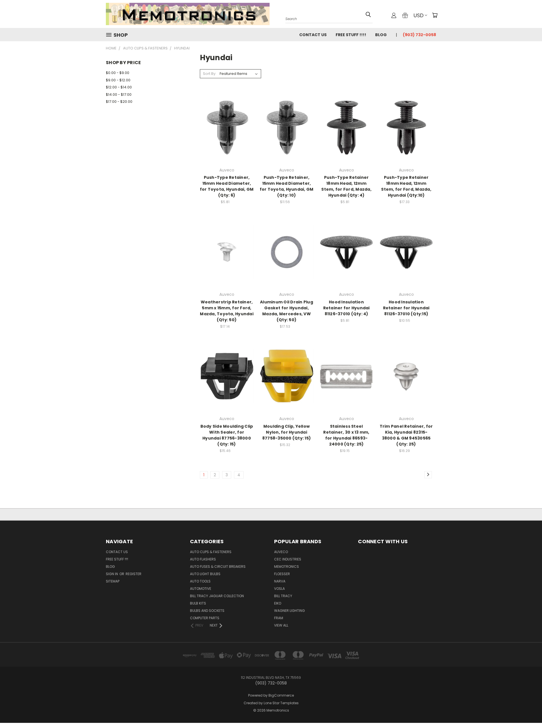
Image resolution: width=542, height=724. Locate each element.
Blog (381, 35)
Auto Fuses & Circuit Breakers (218, 566)
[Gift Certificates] (405, 15)
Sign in (112, 573)
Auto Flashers (203, 559)
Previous (527, 702)
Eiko (277, 603)
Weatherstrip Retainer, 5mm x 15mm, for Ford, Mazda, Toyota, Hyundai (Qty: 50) (226, 311)
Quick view (227, 116)
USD (418, 15)
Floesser (282, 573)
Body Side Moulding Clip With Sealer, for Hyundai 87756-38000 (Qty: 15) (226, 435)
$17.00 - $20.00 (119, 101)
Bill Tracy (283, 595)
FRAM (278, 618)
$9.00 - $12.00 (118, 80)
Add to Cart (227, 137)
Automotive (200, 588)
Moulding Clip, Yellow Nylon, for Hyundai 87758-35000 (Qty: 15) (286, 432)
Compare (225, 127)
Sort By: (209, 73)
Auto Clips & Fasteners (210, 551)
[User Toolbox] (394, 15)
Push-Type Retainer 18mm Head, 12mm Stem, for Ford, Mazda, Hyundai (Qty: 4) (346, 186)
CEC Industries (287, 559)
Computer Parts (204, 618)
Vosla (279, 588)
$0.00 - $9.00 (117, 72)
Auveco (281, 551)
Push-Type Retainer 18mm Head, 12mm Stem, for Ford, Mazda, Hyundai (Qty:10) (406, 186)
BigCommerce (281, 695)
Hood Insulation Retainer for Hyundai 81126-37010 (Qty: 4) (346, 308)
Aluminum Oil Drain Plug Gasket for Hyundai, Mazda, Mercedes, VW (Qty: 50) (286, 311)
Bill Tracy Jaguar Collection (217, 595)
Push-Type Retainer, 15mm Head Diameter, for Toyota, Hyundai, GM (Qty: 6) (227, 186)
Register (133, 573)
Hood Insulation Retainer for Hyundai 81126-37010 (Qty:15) (406, 308)
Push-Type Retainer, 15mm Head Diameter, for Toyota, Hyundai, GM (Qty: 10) (287, 186)
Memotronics (286, 566)
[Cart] (435, 15)
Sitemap (112, 581)
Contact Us (313, 35)
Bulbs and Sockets (207, 610)
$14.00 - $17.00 (119, 94)
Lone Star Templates (281, 703)
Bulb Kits (198, 603)
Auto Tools (200, 581)
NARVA (279, 581)
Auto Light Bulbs (205, 573)
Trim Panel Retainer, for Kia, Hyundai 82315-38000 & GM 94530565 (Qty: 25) (406, 435)
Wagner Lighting (289, 610)
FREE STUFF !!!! (351, 35)
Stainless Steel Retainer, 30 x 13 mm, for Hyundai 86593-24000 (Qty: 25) (346, 435)
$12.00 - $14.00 (119, 87)
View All (281, 625)
